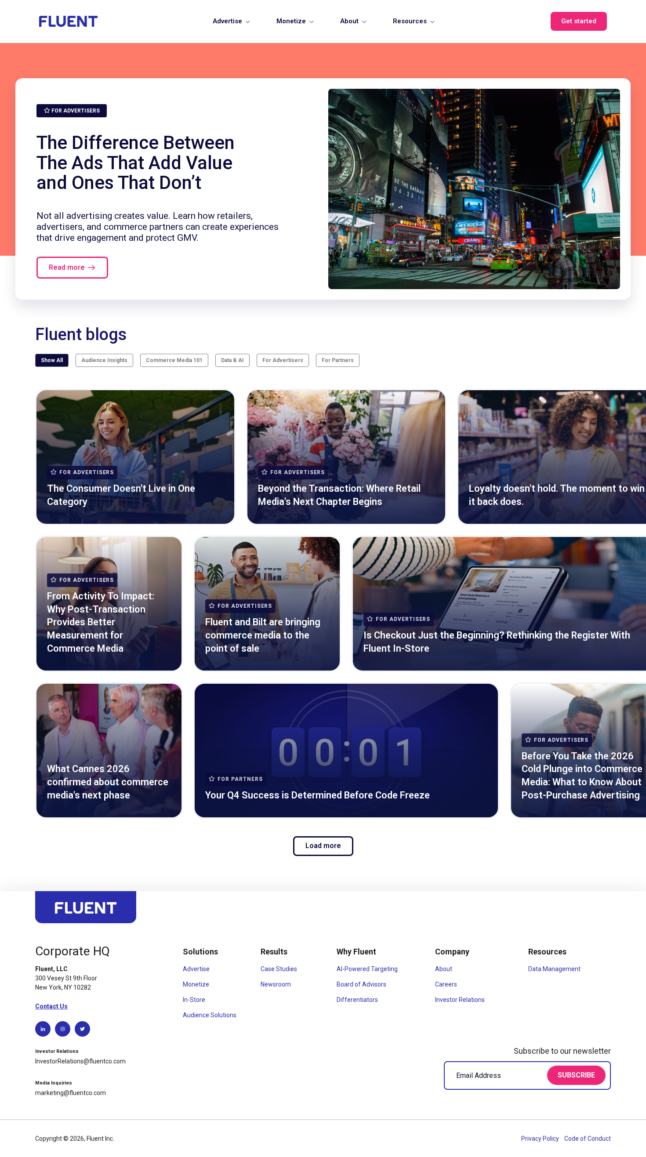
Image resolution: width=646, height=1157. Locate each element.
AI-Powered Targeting (367, 968)
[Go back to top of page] (85, 911)
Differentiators (357, 999)
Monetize (291, 21)
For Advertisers (282, 360)
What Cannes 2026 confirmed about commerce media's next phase (107, 781)
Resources (410, 21)
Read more (67, 267)
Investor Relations (460, 999)
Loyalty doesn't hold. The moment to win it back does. (557, 495)
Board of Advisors (361, 984)
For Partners (338, 360)
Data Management (554, 968)
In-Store (194, 999)
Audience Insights (104, 360)
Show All (52, 360)
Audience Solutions (209, 1015)
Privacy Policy (540, 1138)
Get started (578, 21)
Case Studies (279, 968)
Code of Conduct (587, 1138)
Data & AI (232, 360)
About (349, 21)
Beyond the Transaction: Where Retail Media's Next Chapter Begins (339, 495)
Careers (446, 984)
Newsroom (276, 984)
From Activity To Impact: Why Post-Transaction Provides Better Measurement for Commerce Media (100, 622)
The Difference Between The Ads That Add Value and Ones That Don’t (135, 162)
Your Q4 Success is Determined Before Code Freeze (317, 795)
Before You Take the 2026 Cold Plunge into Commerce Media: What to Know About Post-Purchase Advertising (582, 776)
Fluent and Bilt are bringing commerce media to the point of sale (262, 635)
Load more (323, 845)
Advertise (227, 21)
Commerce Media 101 (174, 360)
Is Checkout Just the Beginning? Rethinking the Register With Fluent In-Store (496, 642)
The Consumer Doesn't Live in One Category (121, 495)
